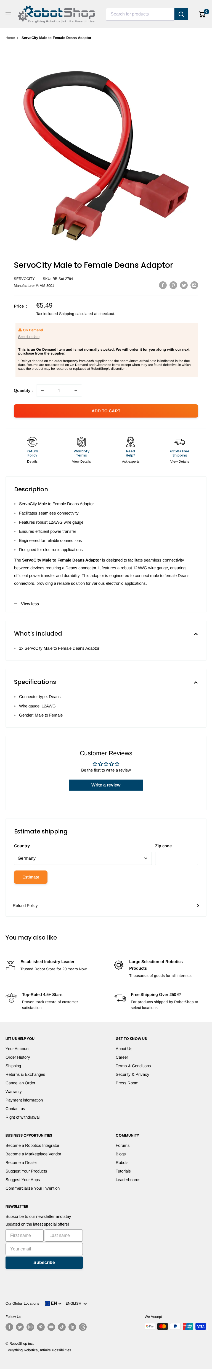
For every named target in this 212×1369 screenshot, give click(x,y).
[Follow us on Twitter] (20, 1327)
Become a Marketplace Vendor (33, 1154)
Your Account (18, 1048)
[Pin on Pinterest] (173, 285)
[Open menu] (8, 14)
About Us (124, 1048)
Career (122, 1057)
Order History (18, 1057)
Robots (122, 1162)
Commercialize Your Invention (33, 1188)
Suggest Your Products (26, 1171)
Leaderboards (128, 1179)
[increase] (76, 390)
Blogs (121, 1154)
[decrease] (42, 390)
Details (32, 461)
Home (10, 38)
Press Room (127, 1082)
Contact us (15, 1108)
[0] (201, 14)
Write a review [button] (105, 785)
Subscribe (44, 1262)
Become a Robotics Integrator (32, 1145)
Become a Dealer (21, 1162)
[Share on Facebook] (163, 285)
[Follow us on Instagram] (30, 1327)
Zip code (163, 845)
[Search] (181, 14)
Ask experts (130, 461)
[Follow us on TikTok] (62, 1327)
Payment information (24, 1100)
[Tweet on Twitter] (184, 285)
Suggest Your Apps (23, 1179)
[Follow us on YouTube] (51, 1327)
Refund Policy (25, 905)
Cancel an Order (20, 1082)
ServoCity (24, 279)
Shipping (13, 1065)
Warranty (14, 1091)
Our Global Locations (22, 1303)
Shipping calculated (76, 313)
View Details (81, 461)
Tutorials (123, 1171)
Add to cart (106, 410)
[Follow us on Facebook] (9, 1327)
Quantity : (23, 390)
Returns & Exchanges (25, 1074)
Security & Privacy (132, 1074)
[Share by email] (194, 285)
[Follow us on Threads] (83, 1327)
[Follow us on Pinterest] (41, 1327)
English (74, 1303)
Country (22, 845)
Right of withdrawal (22, 1117)
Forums (123, 1145)
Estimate (30, 877)
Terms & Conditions (133, 1065)
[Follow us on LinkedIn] (72, 1327)
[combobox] (140, 14)
